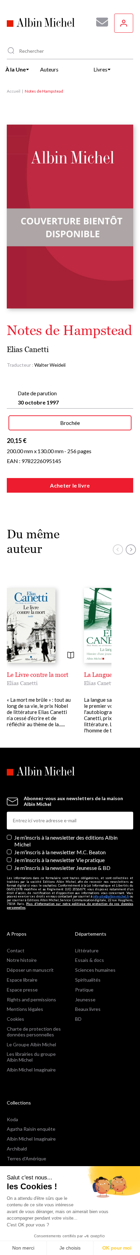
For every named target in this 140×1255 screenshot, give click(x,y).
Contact (15, 950)
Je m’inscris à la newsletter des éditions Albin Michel (66, 840)
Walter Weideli (50, 365)
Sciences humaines (95, 970)
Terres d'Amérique (26, 1158)
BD (78, 1019)
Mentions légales (25, 1009)
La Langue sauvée (108, 674)
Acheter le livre (70, 485)
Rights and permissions (31, 999)
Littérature (87, 950)
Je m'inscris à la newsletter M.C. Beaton (60, 852)
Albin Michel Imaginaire (31, 1070)
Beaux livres (88, 1009)
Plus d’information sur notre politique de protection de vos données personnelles (70, 905)
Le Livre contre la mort (37, 674)
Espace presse (22, 989)
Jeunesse (85, 999)
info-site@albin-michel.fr (111, 896)
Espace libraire (22, 980)
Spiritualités (88, 980)
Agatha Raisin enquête (31, 1129)
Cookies (15, 1019)
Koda (12, 1119)
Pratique (84, 989)
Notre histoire (22, 960)
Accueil (13, 91)
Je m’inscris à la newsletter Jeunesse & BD (62, 867)
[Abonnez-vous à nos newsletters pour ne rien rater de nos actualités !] (99, 22)
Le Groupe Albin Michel (31, 1044)
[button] (118, 549)
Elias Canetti (28, 349)
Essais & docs (89, 960)
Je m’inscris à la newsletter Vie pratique (59, 860)
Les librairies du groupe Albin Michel (31, 1057)
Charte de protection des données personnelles (34, 1031)
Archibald (17, 1148)
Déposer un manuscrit (30, 970)
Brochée (70, 422)
